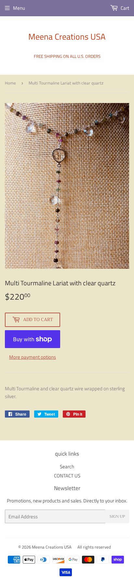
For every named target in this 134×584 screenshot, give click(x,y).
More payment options (32, 357)
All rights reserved (94, 547)
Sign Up (117, 516)
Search (67, 466)
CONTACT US (67, 475)
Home (10, 83)
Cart (124, 8)
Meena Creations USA (67, 37)
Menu (19, 8)
